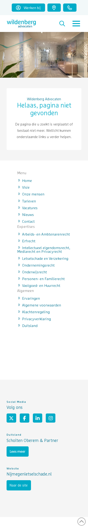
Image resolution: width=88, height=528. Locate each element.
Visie (26, 187)
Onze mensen (33, 194)
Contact (28, 221)
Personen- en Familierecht (43, 278)
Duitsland (30, 325)
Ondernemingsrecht (38, 265)
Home (27, 180)
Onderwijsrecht (34, 272)
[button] (62, 23)
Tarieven (29, 201)
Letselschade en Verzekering (45, 258)
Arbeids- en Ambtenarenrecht (46, 234)
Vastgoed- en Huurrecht (41, 285)
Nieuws (28, 214)
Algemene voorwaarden (41, 305)
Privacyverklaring (36, 318)
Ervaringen (31, 298)
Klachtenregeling (36, 311)
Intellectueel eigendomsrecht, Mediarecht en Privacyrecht (43, 249)
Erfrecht (28, 241)
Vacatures (30, 207)
